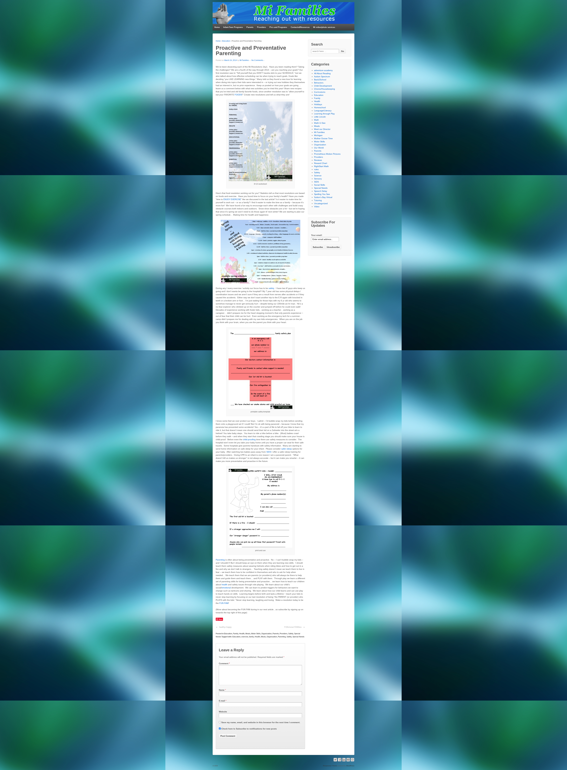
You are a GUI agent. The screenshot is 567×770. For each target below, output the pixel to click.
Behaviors (318, 83)
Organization (266, 634)
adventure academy (323, 70)
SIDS (268, 452)
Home (217, 27)
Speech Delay (320, 191)
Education (226, 41)
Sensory (318, 178)
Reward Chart (320, 163)
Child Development (323, 86)
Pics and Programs (278, 27)
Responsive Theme (330, 766)
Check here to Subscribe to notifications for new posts (249, 729)
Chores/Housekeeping (324, 89)
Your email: (316, 235)
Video (316, 206)
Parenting (220, 560)
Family (235, 634)
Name (221, 690)
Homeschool (320, 107)
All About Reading (322, 73)
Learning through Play (324, 113)
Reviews (318, 160)
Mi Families (244, 60)
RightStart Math (321, 166)
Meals (247, 634)
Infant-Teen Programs (233, 27)
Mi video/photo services (324, 27)
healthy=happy (225, 627)
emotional (226, 587)
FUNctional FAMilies (293, 627)
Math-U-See (319, 123)
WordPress (350, 766)
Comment (224, 663)
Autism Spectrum (322, 76)
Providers (261, 27)
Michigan (318, 135)
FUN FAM (223, 603)
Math (316, 120)
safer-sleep (286, 449)
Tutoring (318, 200)
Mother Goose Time (323, 138)
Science (317, 175)
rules (316, 169)
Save (220, 619)
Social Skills (319, 185)
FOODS (238, 94)
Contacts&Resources (300, 27)
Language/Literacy (322, 110)
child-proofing (249, 439)
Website (223, 711)
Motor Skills (255, 634)
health (224, 584)
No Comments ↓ (257, 60)
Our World (319, 148)
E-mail (222, 701)
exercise (244, 637)
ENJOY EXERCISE (232, 199)
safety (271, 288)
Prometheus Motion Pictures (327, 154)
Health (242, 634)
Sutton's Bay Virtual (323, 197)
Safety (290, 634)
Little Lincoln (320, 117)
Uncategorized (321, 203)
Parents (249, 27)
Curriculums (319, 92)
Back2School (320, 79)
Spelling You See (322, 194)
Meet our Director (322, 129)
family (251, 637)
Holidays (318, 104)
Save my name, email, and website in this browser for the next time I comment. (260, 722)
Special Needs (298, 637)
